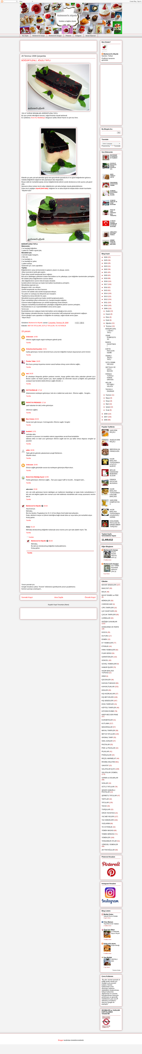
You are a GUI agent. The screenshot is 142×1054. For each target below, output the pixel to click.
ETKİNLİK (105, 646)
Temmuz (109, 326)
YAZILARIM (106, 823)
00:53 (37, 419)
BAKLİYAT (105, 588)
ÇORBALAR (106, 618)
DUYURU (105, 636)
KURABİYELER (107, 720)
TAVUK (104, 806)
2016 (106, 287)
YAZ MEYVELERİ (108, 816)
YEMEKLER (106, 837)
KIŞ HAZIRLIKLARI (108, 694)
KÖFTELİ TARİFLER (109, 707)
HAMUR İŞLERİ (107, 667)
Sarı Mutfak (108, 957)
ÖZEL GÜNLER (107, 741)
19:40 (36, 465)
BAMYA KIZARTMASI (110, 344)
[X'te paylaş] (79, 323)
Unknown (29, 337)
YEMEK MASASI (107, 830)
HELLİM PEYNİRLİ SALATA (109, 384)
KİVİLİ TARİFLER (108, 704)
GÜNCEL (105, 660)
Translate (117, 146)
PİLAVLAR (105, 751)
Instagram (78, 35)
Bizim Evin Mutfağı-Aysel (35, 477)
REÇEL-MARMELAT (109, 758)
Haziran (109, 395)
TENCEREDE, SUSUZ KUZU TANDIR (114, 184)
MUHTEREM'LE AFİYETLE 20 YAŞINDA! (113, 156)
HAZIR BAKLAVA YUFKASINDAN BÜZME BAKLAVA (115, 492)
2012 (106, 299)
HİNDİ (104, 676)
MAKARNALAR (107, 727)
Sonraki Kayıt (27, 597)
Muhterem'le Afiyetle (33, 506)
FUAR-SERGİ (106, 653)
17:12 (40, 390)
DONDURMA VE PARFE (110, 627)
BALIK (104, 592)
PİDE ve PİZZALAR (108, 748)
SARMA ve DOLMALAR (110, 778)
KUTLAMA (105, 723)
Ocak (108, 410)
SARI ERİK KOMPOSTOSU (115, 502)
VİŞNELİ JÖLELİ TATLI (108, 357)
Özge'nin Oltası (109, 930)
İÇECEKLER (106, 679)
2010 (106, 305)
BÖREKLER (106, 600)
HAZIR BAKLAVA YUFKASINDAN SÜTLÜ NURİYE (115, 462)
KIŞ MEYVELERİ (108, 697)
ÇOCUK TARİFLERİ (109, 614)
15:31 (45, 349)
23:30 (35, 489)
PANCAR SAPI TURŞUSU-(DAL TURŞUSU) (113, 212)
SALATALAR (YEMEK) (109, 772)
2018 (106, 281)
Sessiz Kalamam (91, 35)
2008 (106, 414)
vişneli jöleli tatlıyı (42, 188)
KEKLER (105, 690)
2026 (106, 257)
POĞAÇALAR (106, 755)
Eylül (108, 320)
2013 (106, 296)
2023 (106, 266)
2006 (106, 420)
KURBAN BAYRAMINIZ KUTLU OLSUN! (113, 193)
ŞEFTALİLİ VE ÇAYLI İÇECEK (110, 369)
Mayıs (108, 398)
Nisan (108, 401)
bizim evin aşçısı (110, 943)
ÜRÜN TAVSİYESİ (108, 813)
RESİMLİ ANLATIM (108, 762)
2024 (106, 263)
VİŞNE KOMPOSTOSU (110, 337)
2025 (106, 260)
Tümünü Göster (116, 970)
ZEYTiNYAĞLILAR (108, 850)
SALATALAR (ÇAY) (108, 769)
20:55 (32, 450)
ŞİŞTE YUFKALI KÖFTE (112, 176)
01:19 (33, 527)
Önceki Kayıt (90, 597)
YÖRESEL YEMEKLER (110, 844)
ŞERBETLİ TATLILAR (109, 795)
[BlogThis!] (78, 323)
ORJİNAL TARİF (107, 737)
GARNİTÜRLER (107, 657)
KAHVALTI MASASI (108, 683)
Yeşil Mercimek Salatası (111, 924)
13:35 (47, 477)
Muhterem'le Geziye (38, 35)
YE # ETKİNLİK (60, 326)
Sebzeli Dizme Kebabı (111, 916)
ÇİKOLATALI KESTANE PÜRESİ (113, 233)
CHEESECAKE (107, 604)
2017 (106, 284)
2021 (106, 272)
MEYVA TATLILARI (34, 326)
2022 (106, 269)
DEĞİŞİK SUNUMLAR (109, 622)
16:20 (31, 373)
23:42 (46, 506)
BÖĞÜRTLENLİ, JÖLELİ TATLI (110, 330)
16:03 (38, 361)
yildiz (28, 450)
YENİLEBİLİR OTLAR (109, 841)
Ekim (108, 317)
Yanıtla (28, 342)
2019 (106, 278)
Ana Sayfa (25, 35)
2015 (106, 290)
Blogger (60, 1040)
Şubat (108, 407)
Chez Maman (108, 922)
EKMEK (104, 639)
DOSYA (104, 632)
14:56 (36, 337)
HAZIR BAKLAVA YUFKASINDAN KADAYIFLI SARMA (115, 513)
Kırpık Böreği (115, 945)
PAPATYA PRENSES (33, 402)
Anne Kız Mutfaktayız (38, 118)
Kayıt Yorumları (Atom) (61, 604)
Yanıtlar (31, 537)
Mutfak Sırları (108, 914)
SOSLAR (105, 783)
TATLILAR (105, 802)
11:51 (34, 431)
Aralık (108, 311)
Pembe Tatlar (31, 361)
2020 (106, 275)
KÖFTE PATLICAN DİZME (109, 350)
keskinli (29, 431)
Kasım (108, 314)
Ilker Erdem (30, 419)
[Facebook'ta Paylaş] (81, 323)
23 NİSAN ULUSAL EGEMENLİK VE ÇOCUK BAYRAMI (113, 223)
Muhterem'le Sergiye (55, 35)
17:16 (44, 402)
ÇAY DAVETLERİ (108, 611)
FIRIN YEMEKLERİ (108, 650)
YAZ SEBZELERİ (108, 820)
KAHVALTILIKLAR (108, 686)
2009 (106, 308)
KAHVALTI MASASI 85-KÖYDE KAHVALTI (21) (113, 166)
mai (27, 373)
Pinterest (68, 35)
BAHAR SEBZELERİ (109, 585)
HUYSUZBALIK (31, 390)
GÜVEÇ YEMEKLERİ (109, 664)
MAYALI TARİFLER (108, 730)
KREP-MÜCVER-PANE (110, 714)
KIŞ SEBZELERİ (107, 700)
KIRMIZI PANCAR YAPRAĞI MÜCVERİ (113, 242)
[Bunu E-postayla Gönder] (76, 323)
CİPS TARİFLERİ (108, 607)
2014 (106, 293)
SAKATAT (105, 765)
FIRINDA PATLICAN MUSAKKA (113, 481)
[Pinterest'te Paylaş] (83, 323)
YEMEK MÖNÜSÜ (108, 834)
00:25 (51, 541)
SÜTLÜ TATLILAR (48, 326)
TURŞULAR (106, 809)
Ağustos (109, 323)
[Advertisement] (56, 45)
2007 (106, 417)
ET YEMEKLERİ (107, 643)
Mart (107, 404)
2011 (106, 302)
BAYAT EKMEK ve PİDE (110, 595)
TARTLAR (105, 799)
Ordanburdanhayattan (34, 349)
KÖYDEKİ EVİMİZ (108, 711)
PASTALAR (106, 744)
